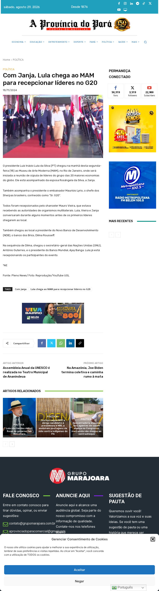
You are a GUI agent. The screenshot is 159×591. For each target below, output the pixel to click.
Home (6, 59)
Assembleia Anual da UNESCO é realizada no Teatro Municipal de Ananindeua (26, 372)
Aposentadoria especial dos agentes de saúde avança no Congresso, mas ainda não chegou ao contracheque (86, 428)
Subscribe (149, 86)
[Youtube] (119, 10)
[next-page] (12, 444)
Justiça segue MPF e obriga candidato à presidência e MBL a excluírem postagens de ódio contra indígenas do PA (53, 427)
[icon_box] (29, 524)
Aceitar (79, 570)
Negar (79, 581)
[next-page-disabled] (118, 234)
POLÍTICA (18, 59)
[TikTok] (144, 4)
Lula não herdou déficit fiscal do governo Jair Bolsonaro (19, 431)
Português (125, 587)
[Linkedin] (131, 4)
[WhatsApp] (61, 343)
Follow (132, 86)
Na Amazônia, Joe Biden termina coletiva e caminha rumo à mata (82, 372)
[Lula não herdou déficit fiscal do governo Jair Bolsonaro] (19, 417)
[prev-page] (5, 444)
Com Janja (20, 289)
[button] (153, 539)
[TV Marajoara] (125, 10)
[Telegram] (138, 4)
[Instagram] (125, 4)
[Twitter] (150, 4)
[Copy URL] (80, 343)
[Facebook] (119, 4)
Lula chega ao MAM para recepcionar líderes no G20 (60, 289)
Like (115, 86)
